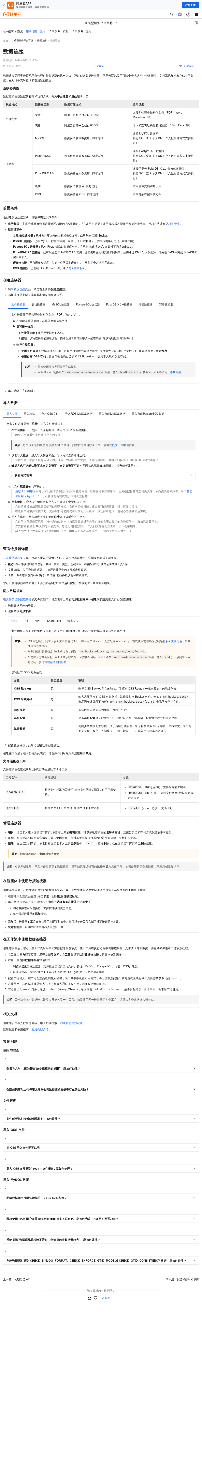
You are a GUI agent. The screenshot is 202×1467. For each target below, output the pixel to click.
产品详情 (99, 66)
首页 (5, 40)
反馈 (107, 1298)
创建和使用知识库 (71, 1023)
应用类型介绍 (40, 1029)
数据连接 (42, 40)
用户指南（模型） (14, 31)
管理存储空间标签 (55, 662)
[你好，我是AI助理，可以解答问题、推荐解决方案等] (180, 14)
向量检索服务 (76, 268)
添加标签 (175, 372)
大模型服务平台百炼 (22, 40)
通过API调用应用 (26, 491)
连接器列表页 (14, 558)
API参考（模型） (60, 31)
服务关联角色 (174, 641)
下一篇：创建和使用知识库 (182, 1279)
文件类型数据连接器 (19, 599)
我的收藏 (189, 66)
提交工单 (117, 445)
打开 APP (190, 5)
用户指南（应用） (37, 31)
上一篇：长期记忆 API (16, 1279)
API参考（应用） (83, 31)
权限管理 (174, 224)
